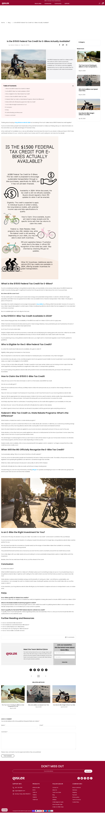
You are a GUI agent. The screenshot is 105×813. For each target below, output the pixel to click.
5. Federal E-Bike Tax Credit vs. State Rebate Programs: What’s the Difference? (24, 99)
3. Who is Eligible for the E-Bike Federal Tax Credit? (17, 94)
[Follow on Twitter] (63, 45)
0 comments (70, 637)
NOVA (34, 790)
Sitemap (54, 797)
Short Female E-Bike (57, 804)
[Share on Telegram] (38, 670)
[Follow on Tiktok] (91, 778)
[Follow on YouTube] (88, 778)
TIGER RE (35, 797)
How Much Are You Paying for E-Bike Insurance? (15, 628)
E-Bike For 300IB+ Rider (58, 807)
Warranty (74, 790)
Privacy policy (75, 797)
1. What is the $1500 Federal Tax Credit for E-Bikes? (17, 88)
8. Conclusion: (8, 107)
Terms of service (76, 799)
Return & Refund (76, 787)
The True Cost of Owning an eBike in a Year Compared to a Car (13, 705)
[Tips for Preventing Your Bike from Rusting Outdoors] (45, 676)
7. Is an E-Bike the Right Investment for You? (16, 104)
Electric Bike (38, 3)
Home (3, 22)
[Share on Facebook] (31, 670)
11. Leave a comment (10, 115)
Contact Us (55, 787)
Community (58, 3)
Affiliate (54, 799)
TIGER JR (35, 792)
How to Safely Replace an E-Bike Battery (13, 626)
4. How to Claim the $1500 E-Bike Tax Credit (15, 96)
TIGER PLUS (35, 799)
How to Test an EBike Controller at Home (13, 630)
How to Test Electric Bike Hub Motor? (12, 623)
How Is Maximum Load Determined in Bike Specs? (15, 625)
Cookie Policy (75, 802)
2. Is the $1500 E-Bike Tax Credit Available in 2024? (17, 91)
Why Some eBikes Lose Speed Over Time (38, 705)
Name (3, 725)
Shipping (74, 792)
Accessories (48, 3)
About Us (54, 790)
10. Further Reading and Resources (13, 112)
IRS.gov (34, 469)
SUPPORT (67, 3)
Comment (4, 732)
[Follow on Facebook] (59, 45)
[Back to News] (38, 676)
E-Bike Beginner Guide (57, 802)
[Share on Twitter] (34, 670)
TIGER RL (35, 795)
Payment (74, 795)
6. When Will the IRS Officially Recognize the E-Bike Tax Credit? (20, 102)
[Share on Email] (42, 670)
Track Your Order (56, 792)
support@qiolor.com (20, 790)
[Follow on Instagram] (66, 45)
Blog (9, 22)
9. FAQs (7, 110)
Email (41, 725)
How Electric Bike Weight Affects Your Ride (64, 705)
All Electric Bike (36, 787)
